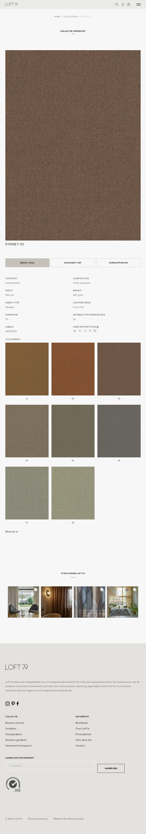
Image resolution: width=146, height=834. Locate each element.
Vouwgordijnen (13, 734)
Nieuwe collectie (14, 722)
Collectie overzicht (73, 31)
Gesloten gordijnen (16, 739)
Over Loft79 (82, 728)
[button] (23, 602)
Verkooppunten (118, 263)
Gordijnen (10, 728)
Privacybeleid (83, 734)
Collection (70, 16)
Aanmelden (111, 768)
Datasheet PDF (73, 263)
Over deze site (84, 739)
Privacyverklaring (38, 818)
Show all (10, 531)
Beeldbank (82, 722)
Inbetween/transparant (18, 745)
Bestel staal (27, 263)
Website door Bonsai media (68, 818)
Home (57, 16)
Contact (80, 745)
